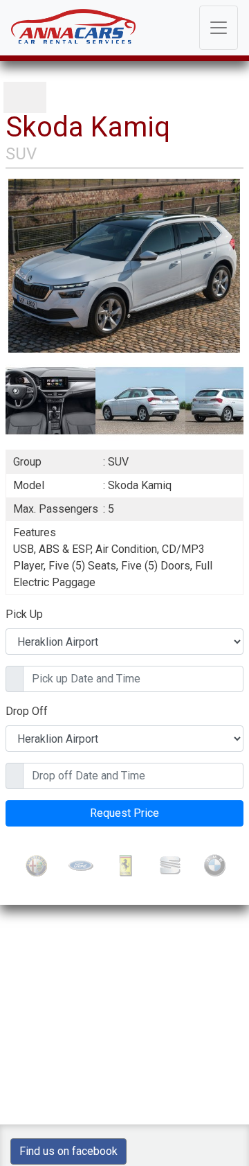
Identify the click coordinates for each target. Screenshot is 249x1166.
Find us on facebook (68, 1151)
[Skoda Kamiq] (124, 265)
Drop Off (27, 711)
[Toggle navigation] (218, 28)
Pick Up (24, 614)
